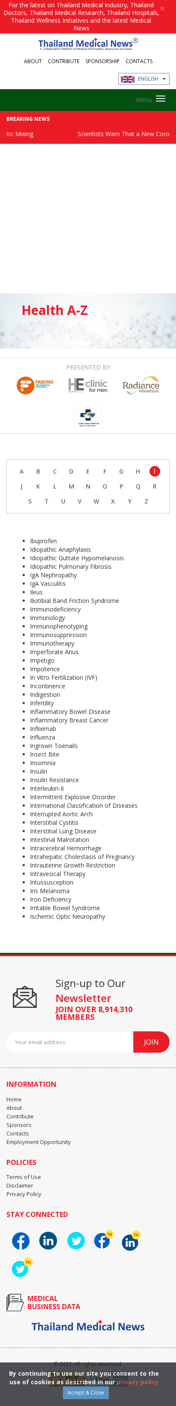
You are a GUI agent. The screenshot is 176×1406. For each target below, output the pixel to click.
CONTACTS (139, 61)
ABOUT (33, 61)
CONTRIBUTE (63, 61)
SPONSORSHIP (102, 61)
